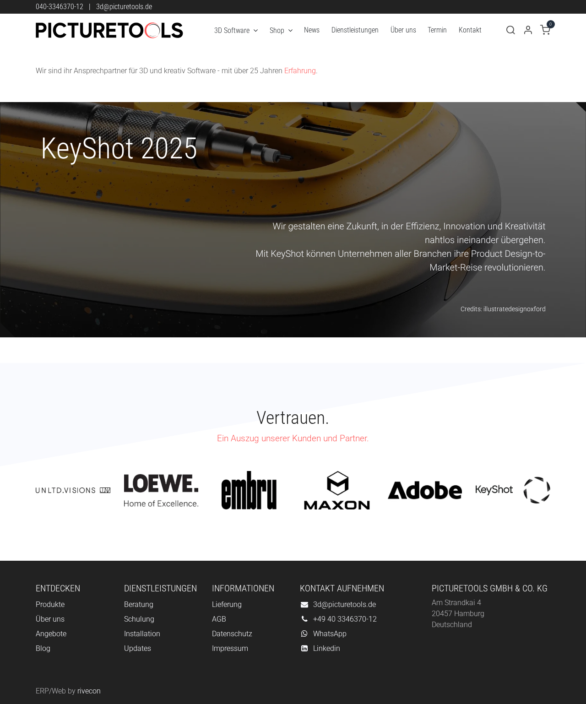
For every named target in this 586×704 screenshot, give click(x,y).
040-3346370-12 (59, 6)
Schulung (139, 619)
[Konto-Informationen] (528, 31)
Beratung (138, 604)
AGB (219, 619)
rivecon (89, 691)
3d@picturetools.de (124, 6)
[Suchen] (510, 31)
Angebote (51, 633)
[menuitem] (236, 30)
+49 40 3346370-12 (345, 619)
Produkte (50, 604)
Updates (137, 648)
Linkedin (326, 648)
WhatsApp (330, 633)
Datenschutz (232, 633)
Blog (43, 648)
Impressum (230, 648)
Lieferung (227, 604)
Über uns (50, 619)
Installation (142, 633)
